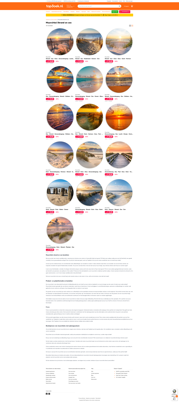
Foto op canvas (72, 371)
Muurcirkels (54, 19)
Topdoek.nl (48, 19)
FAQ (92, 371)
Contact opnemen (95, 373)
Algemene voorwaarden (90, 398)
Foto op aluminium (73, 375)
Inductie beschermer (50, 371)
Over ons (93, 377)
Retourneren (94, 379)
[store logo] (54, 6)
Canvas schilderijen (50, 373)
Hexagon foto (72, 377)
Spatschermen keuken (50, 383)
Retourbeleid (98, 398)
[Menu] (177, 389)
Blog (92, 375)
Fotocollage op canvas (73, 381)
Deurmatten (48, 381)
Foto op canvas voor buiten (74, 383)
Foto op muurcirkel (73, 379)
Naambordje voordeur (50, 375)
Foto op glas (71, 373)
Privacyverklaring (82, 398)
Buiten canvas (49, 379)
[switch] (174, 399)
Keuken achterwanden (51, 377)
